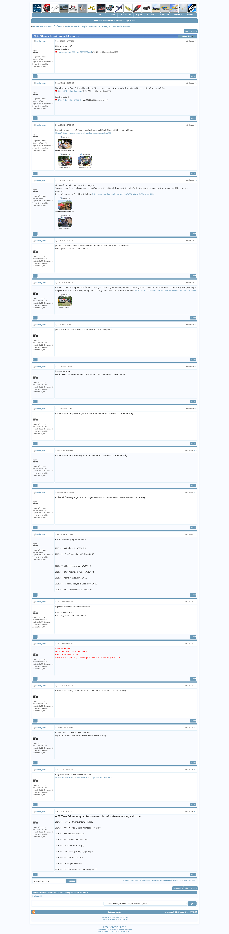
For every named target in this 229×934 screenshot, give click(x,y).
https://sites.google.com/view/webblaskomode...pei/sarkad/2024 (83, 133)
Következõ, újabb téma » (188, 880)
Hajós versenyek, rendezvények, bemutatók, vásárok (106, 26)
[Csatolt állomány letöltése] (56, 52)
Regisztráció (130, 20)
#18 (195, 811)
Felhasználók (125, 15)
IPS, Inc (125, 917)
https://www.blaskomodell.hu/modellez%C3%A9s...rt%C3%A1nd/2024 (165, 290)
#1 (196, 41)
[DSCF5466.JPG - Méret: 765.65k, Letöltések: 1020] (65, 222)
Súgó (101, 15)
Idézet (193, 76)
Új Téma (194, 31)
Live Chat (178, 15)
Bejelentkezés (119, 20)
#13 (195, 601)
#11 (195, 492)
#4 (196, 180)
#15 (195, 685)
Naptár (139, 15)
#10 (195, 450)
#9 (196, 408)
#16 (195, 727)
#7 (196, 324)
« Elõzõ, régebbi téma (130, 880)
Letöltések (164, 15)
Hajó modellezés (72, 26)
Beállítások (187, 36)
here (129, 931)
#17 (195, 769)
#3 (196, 125)
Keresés (112, 15)
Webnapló (151, 15)
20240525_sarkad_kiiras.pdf (70, 91)
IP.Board (113, 917)
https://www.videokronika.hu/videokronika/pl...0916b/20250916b (83, 777)
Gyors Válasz (178, 888)
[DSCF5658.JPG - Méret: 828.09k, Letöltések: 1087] (65, 301)
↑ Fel (35, 76)
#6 (196, 282)
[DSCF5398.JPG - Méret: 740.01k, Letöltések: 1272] (65, 143)
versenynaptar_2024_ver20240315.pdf (75, 52)
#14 (195, 643)
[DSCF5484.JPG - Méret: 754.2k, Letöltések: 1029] (65, 204)
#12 (195, 534)
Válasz (186, 31)
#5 (196, 240)
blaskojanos (40, 41)
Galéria (190, 15)
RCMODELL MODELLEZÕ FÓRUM (47, 26)
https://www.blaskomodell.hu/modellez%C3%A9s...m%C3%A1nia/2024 (123, 194)
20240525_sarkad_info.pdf (69, 100)
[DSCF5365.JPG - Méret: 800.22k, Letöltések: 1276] (65, 160)
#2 (196, 83)
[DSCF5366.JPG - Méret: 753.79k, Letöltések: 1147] (85, 160)
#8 (196, 366)
